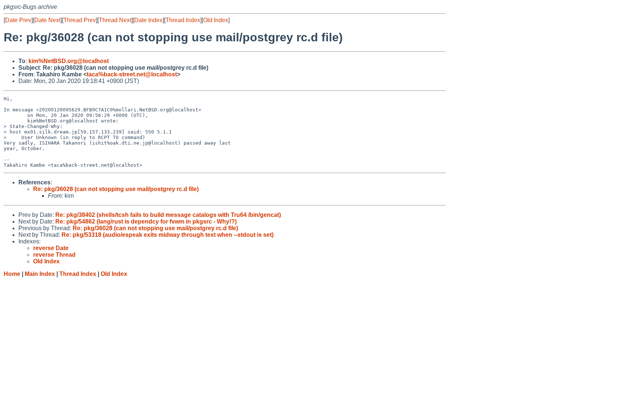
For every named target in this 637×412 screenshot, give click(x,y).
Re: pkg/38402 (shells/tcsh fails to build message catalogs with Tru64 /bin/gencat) (168, 215)
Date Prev (18, 20)
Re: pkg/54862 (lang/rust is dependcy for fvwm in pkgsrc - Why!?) (146, 221)
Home (12, 274)
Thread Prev (79, 20)
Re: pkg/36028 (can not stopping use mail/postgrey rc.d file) (116, 189)
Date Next (47, 20)
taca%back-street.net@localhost (132, 74)
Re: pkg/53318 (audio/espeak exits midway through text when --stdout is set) (168, 235)
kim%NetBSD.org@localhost (68, 61)
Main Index (40, 274)
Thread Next (115, 20)
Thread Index (183, 20)
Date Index (148, 20)
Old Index (215, 20)
